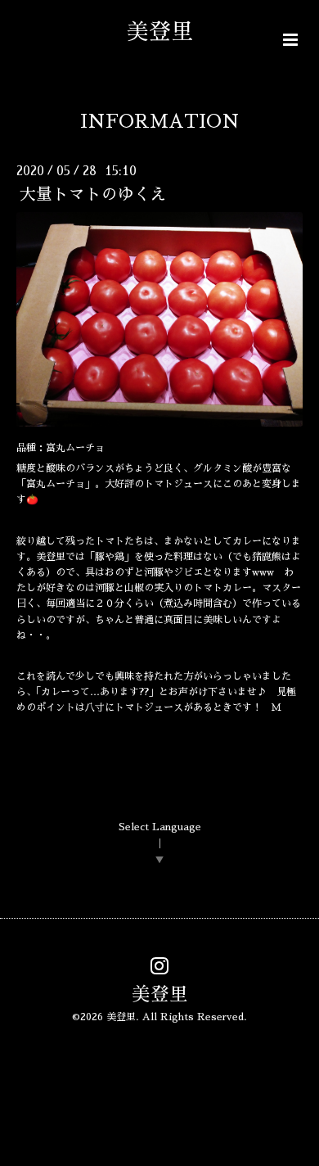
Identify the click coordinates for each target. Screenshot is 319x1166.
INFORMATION (160, 121)
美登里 (171, 31)
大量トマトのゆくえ (93, 194)
